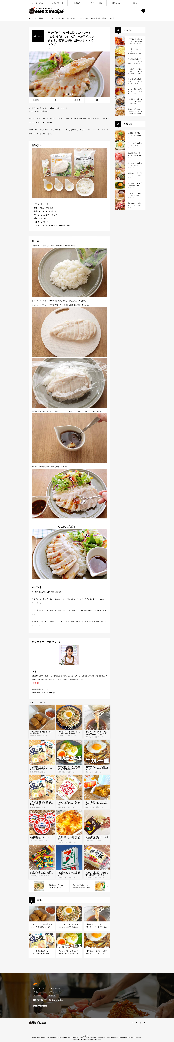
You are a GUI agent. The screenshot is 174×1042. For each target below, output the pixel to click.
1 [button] (66, 94)
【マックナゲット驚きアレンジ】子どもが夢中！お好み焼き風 (69, 732)
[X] (136, 1023)
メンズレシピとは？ (38, 3)
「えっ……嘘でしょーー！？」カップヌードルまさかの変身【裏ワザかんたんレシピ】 (69, 803)
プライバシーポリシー (97, 3)
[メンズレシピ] (47, 10)
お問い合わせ (116, 3)
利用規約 (77, 3)
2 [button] (68, 94)
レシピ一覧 (35, 683)
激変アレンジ (44, 735)
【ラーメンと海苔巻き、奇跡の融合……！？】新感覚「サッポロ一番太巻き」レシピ (41, 803)
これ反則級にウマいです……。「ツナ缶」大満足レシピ (41, 837)
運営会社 (135, 3)
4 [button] (72, 94)
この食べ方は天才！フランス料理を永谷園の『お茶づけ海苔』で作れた (41, 872)
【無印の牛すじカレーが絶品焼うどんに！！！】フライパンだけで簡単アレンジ (96, 768)
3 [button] (70, 94)
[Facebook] (132, 1023)
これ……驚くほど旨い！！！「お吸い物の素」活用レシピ (96, 837)
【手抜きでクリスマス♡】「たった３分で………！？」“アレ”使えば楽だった (69, 838)
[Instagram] (140, 1023)
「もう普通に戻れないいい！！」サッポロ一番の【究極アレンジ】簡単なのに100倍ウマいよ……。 (41, 768)
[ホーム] (29, 18)
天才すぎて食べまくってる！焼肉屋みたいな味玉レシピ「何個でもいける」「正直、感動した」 (69, 768)
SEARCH (143, 11)
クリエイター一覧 (57, 3)
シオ (57, 48)
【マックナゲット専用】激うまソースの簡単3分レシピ (41, 732)
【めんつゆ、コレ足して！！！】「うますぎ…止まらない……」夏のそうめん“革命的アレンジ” (96, 733)
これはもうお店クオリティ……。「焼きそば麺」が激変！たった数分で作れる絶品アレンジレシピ (96, 873)
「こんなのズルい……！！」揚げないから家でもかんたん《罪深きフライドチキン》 (69, 873)
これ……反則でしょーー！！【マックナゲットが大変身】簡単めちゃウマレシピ (96, 803)
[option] (69, 74)
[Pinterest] (144, 1023)
